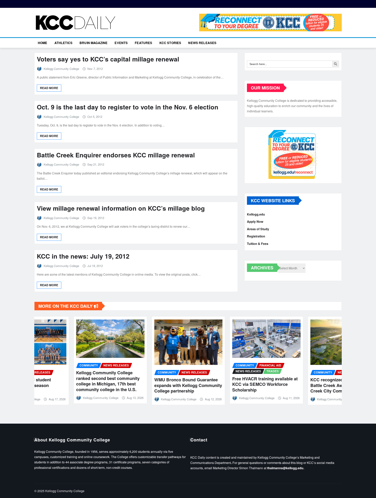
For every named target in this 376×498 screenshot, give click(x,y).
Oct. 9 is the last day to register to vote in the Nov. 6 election (127, 106)
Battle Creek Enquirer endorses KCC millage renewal (116, 154)
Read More (49, 88)
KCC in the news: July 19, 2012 (83, 256)
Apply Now (255, 221)
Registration (256, 236)
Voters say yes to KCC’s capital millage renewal (108, 58)
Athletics (63, 43)
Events (121, 43)
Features (143, 43)
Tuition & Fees (257, 243)
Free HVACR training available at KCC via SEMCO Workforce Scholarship (225, 384)
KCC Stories (170, 43)
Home (42, 43)
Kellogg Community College (61, 69)
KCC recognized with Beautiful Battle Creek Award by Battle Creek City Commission (302, 385)
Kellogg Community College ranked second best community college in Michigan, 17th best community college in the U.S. (68, 380)
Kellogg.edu (256, 214)
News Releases (202, 43)
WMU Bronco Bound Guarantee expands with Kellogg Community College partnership (149, 385)
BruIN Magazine (94, 43)
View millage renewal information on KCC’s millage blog (121, 208)
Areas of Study (258, 229)
